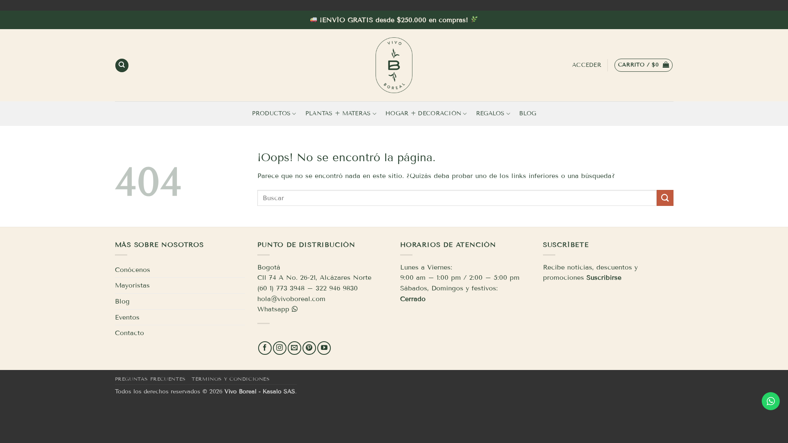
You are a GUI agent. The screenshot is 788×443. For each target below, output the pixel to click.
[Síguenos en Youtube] (324, 348)
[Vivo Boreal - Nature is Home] (394, 65)
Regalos (490, 113)
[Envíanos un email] (294, 348)
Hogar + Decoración (423, 113)
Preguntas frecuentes (150, 379)
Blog (527, 113)
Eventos (127, 317)
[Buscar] (121, 65)
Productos (271, 113)
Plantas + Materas (338, 113)
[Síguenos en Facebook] (265, 348)
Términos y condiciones (231, 379)
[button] (643, 65)
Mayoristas (132, 285)
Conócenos (132, 270)
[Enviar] (665, 198)
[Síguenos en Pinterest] (309, 348)
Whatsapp (273, 309)
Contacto (129, 333)
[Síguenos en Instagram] (279, 348)
